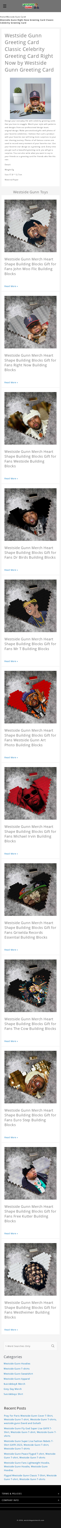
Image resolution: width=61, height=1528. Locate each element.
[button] (5, 6)
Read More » (11, 286)
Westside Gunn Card (15, 17)
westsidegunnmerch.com (34, 1520)
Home (2, 17)
